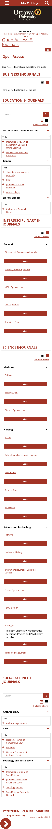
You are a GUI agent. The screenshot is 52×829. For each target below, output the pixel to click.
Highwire (9, 534)
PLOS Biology (11, 607)
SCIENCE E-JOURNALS (20, 347)
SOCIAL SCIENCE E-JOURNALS (18, 680)
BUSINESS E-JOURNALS (21, 74)
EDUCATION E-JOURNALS (23, 100)
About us (28, 810)
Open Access (13, 56)
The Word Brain (12, 322)
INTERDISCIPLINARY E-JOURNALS (21, 222)
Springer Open (11, 490)
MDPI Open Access (14, 287)
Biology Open (11, 392)
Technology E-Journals (15, 652)
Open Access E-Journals (17, 42)
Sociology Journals (14, 787)
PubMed (9, 375)
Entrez (8, 437)
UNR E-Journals (12, 304)
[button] (48, 130)
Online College (13, 192)
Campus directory (15, 815)
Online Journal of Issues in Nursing (21, 455)
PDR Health (10, 472)
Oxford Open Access (14, 590)
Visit (35, 260)
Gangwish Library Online (24, 34)
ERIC (8, 180)
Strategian (9, 625)
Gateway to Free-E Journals (17, 269)
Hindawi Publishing (13, 552)
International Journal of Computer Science (20, 571)
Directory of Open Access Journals (21, 252)
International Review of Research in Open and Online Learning (17, 144)
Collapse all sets (40, 124)
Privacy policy (11, 810)
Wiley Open (10, 507)
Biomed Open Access (15, 410)
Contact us (42, 810)
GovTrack (10, 747)
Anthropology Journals (16, 723)
